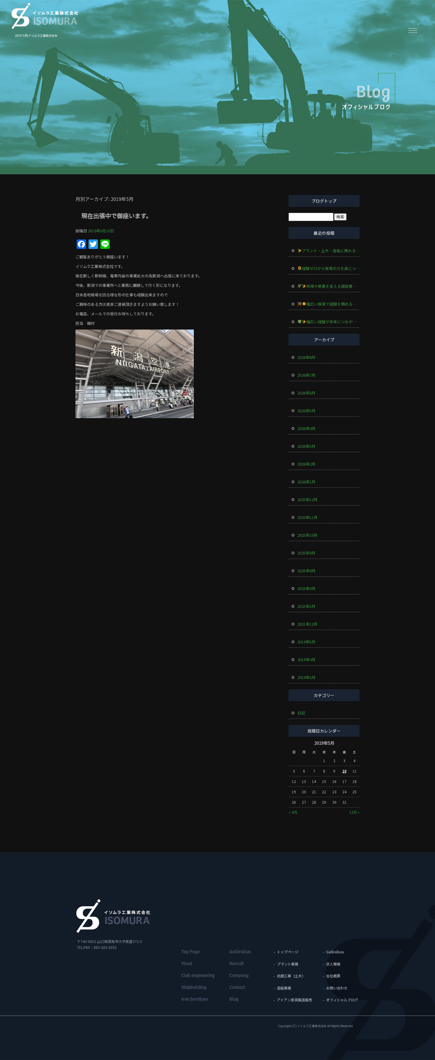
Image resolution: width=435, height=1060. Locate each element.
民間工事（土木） (291, 975)
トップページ (287, 951)
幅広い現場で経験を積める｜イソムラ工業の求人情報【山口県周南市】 (333, 304)
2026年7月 (306, 375)
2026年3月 (306, 446)
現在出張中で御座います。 (116, 215)
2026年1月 (306, 482)
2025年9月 (306, 553)
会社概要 (333, 975)
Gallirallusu (335, 951)
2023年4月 (306, 588)
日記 (301, 713)
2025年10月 (307, 535)
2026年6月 (306, 393)
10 (344, 770)
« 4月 (293, 812)
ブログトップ (324, 201)
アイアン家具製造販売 (294, 999)
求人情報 (333, 963)
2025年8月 (306, 570)
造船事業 (284, 987)
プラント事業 (287, 963)
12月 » (354, 812)
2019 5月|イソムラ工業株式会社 (36, 35)
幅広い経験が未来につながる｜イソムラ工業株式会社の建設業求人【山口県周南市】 (333, 321)
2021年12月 (307, 624)
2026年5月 (306, 410)
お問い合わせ (336, 987)
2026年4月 (306, 428)
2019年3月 (306, 677)
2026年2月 (306, 464)
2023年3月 (306, 606)
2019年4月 (306, 659)
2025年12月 (307, 499)
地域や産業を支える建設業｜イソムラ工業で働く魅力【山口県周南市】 (333, 286)
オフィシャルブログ (342, 999)
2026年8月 (306, 357)
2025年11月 (307, 517)
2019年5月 (306, 642)
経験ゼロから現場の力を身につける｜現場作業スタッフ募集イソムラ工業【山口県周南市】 (331, 268)
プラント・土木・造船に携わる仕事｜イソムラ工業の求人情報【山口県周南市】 (331, 250)
